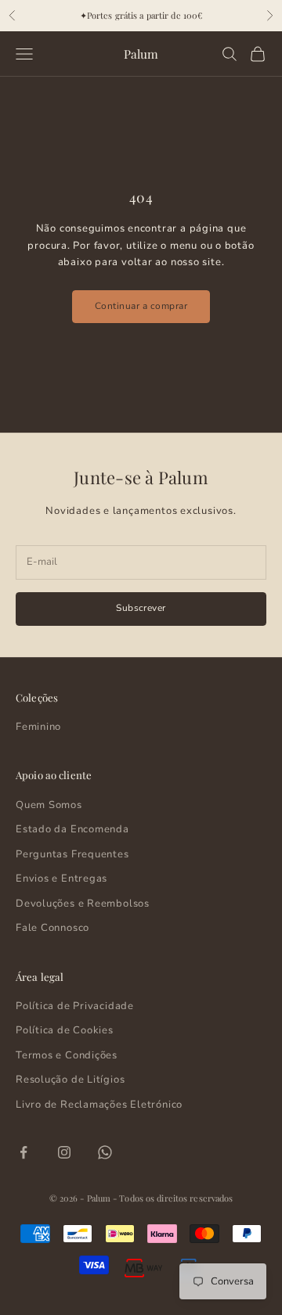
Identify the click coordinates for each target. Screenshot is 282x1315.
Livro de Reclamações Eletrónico (99, 1105)
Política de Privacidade (75, 1006)
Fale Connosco (52, 928)
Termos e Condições (67, 1055)
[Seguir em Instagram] (64, 1152)
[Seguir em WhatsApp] (105, 1152)
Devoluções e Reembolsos (83, 903)
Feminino (38, 727)
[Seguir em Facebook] (23, 1152)
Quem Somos (49, 805)
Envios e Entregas (61, 878)
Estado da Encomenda (72, 829)
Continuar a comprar (141, 306)
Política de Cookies (65, 1030)
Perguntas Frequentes (72, 854)
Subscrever (141, 608)
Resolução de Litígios (70, 1079)
